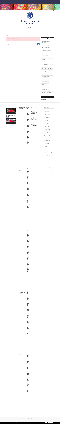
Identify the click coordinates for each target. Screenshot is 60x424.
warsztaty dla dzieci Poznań (45, 81)
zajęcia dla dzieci (48, 92)
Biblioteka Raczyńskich (47, 111)
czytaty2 (49, 50)
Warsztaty (26, 30)
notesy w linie (32, 118)
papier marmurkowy (50, 68)
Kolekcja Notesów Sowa (34, 112)
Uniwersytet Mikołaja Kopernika (46, 76)
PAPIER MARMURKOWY (34, 119)
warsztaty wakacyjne (44, 89)
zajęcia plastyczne (46, 173)
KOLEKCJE (32, 110)
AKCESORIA (32, 107)
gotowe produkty (44, 53)
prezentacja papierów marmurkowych (46, 71)
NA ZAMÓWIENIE (33, 114)
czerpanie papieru (44, 50)
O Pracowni (18, 30)
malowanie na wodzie (47, 140)
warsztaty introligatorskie (47, 164)
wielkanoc (45, 170)
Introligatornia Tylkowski (45, 55)
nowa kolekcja (44, 68)
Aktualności (12, 30)
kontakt (41, 30)
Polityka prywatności (21, 420)
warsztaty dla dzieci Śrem (47, 161)
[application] (11, 111)
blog (42, 47)
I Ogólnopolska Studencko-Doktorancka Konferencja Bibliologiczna (46, 57)
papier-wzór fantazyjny (34, 125)
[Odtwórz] (7, 112)
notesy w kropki (33, 117)
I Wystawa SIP (44, 59)
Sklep (31, 30)
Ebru (22, 30)
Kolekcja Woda (33, 113)
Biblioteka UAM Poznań (45, 45)
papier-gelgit (32, 124)
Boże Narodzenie (47, 47)
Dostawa (36, 30)
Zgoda (46, 422)
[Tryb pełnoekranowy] (15, 112)
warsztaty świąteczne (47, 169)
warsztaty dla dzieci (44, 79)
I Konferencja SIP (50, 53)
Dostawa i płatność (35, 420)
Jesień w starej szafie (44, 62)
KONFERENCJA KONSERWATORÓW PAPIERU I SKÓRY (47, 65)
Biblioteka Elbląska (47, 107)
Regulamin (46, 30)
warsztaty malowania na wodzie (46, 87)
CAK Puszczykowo (46, 117)
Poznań (45, 146)
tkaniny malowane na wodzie (48, 152)
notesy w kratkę (33, 116)
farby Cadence (46, 123)
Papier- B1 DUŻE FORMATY (34, 120)
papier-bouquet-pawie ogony (34, 123)
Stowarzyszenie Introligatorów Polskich (47, 73)
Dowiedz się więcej (50, 422)
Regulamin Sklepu (28, 420)
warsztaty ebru (44, 84)
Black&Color (51, 45)
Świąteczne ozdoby (33, 108)
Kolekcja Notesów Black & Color (35, 111)
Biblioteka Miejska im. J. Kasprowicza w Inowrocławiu (46, 42)
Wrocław (43, 92)
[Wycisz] (13, 112)
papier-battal (32, 122)
